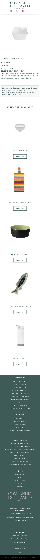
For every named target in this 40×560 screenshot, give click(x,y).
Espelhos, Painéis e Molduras (20, 393)
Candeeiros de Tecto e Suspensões (20, 430)
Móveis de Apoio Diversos (20, 461)
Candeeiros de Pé (20, 427)
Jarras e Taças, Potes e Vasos (20, 396)
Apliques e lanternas (20, 421)
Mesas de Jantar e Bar (20, 455)
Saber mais (20, 156)
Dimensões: (4, 65)
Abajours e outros (20, 418)
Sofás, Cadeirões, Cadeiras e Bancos (20, 464)
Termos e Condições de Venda (20, 539)
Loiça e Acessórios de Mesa (20, 399)
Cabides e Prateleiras (20, 384)
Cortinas (20, 477)
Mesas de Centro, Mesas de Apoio (20, 452)
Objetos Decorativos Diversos (20, 405)
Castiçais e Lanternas (20, 387)
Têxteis (20, 471)
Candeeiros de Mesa (20, 424)
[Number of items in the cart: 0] (17, 11)
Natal (20, 402)
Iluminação (20, 415)
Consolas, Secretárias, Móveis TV (20, 446)
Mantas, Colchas (20, 480)
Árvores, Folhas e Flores (20, 381)
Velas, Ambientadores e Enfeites (20, 408)
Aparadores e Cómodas (20, 440)
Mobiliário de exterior (20, 458)
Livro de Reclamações (20, 542)
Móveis (20, 437)
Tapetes (20, 483)
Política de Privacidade (20, 536)
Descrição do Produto (8, 69)
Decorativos (20, 378)
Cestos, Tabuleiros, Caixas (20, 390)
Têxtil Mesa (20, 486)
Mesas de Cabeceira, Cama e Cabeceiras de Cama (20, 449)
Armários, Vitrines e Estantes (20, 443)
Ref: (2, 62)
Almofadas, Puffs (20, 475)
